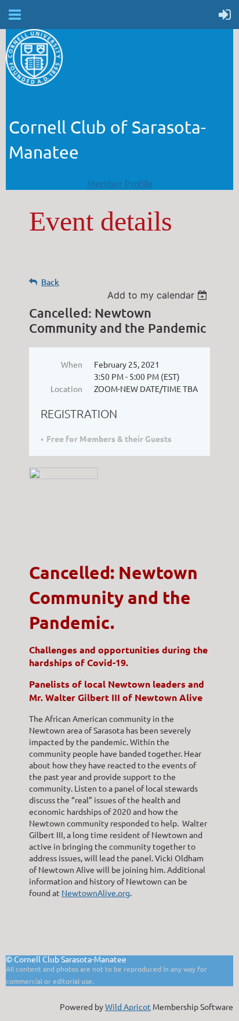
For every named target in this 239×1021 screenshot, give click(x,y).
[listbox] (158, 295)
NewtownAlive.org (95, 892)
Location (66, 388)
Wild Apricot (128, 1006)
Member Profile (120, 183)
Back (50, 281)
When (71, 364)
